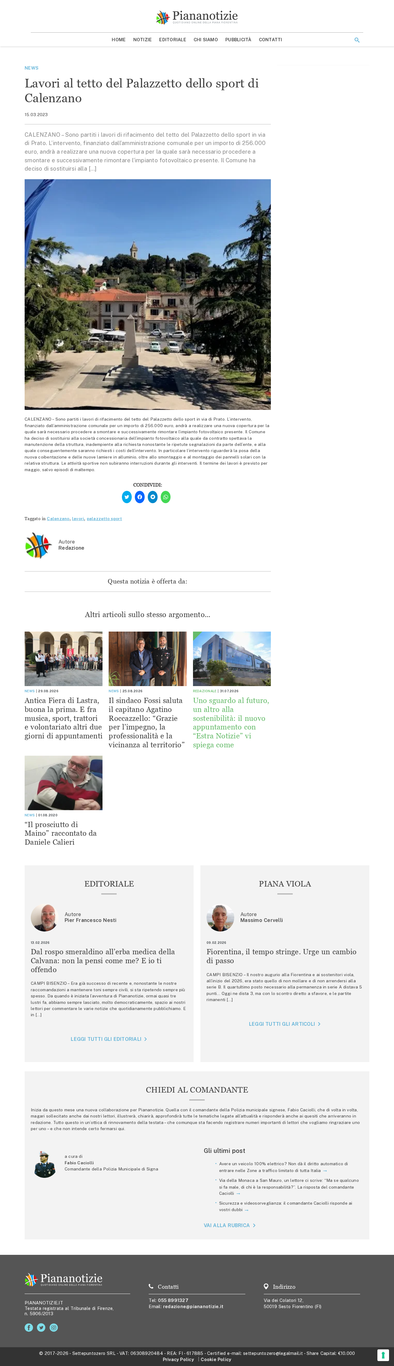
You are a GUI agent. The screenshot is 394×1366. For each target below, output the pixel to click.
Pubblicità (238, 39)
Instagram (55, 1327)
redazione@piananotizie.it (193, 1306)
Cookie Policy (216, 1359)
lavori (78, 518)
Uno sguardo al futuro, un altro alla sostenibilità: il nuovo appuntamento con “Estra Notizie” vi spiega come (231, 722)
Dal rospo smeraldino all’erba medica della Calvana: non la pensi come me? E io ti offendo (103, 961)
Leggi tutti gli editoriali (106, 1039)
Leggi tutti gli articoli (282, 1024)
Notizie (142, 39)
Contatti (270, 39)
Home (119, 39)
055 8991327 (173, 1300)
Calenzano (58, 518)
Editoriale (172, 39)
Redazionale (205, 691)
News (31, 68)
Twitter (42, 1327)
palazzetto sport (104, 518)
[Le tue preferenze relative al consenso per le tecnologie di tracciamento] (383, 1355)
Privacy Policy (178, 1359)
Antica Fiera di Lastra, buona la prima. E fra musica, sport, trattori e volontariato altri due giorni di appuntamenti (64, 718)
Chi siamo (206, 39)
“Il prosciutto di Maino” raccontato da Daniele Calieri (61, 833)
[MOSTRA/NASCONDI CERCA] (357, 40)
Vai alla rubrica (227, 1225)
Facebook (30, 1327)
